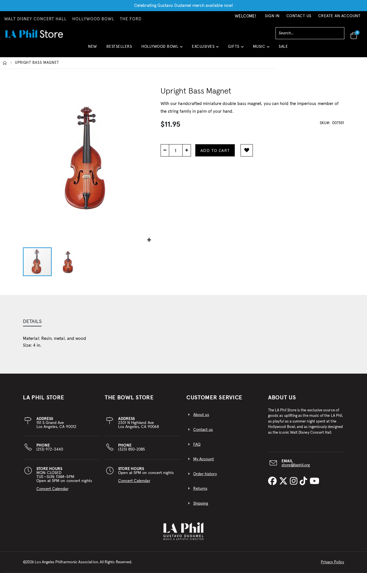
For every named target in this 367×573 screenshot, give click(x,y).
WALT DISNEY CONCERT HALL (35, 19)
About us (201, 415)
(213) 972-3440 (49, 447)
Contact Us (298, 16)
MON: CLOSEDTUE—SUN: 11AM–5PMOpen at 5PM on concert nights (64, 479)
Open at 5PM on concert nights (146, 475)
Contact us (203, 430)
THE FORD (130, 19)
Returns (200, 489)
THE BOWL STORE (129, 397)
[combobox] (310, 33)
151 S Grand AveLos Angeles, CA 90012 (56, 423)
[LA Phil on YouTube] (314, 481)
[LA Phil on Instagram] (295, 481)
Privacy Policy (332, 562)
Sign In (272, 16)
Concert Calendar (52, 489)
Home (5, 63)
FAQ (196, 445)
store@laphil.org (296, 465)
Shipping (200, 503)
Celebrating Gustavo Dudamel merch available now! (183, 5)
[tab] (32, 322)
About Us (282, 397)
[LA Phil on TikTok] (304, 481)
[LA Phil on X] (284, 481)
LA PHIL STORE (43, 397)
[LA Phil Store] (34, 33)
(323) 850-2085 (131, 447)
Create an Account (339, 16)
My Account (203, 459)
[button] (162, 48)
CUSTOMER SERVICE (214, 397)
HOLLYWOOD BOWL (93, 19)
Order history (205, 474)
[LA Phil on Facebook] (273, 481)
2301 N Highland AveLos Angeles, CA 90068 (138, 423)
